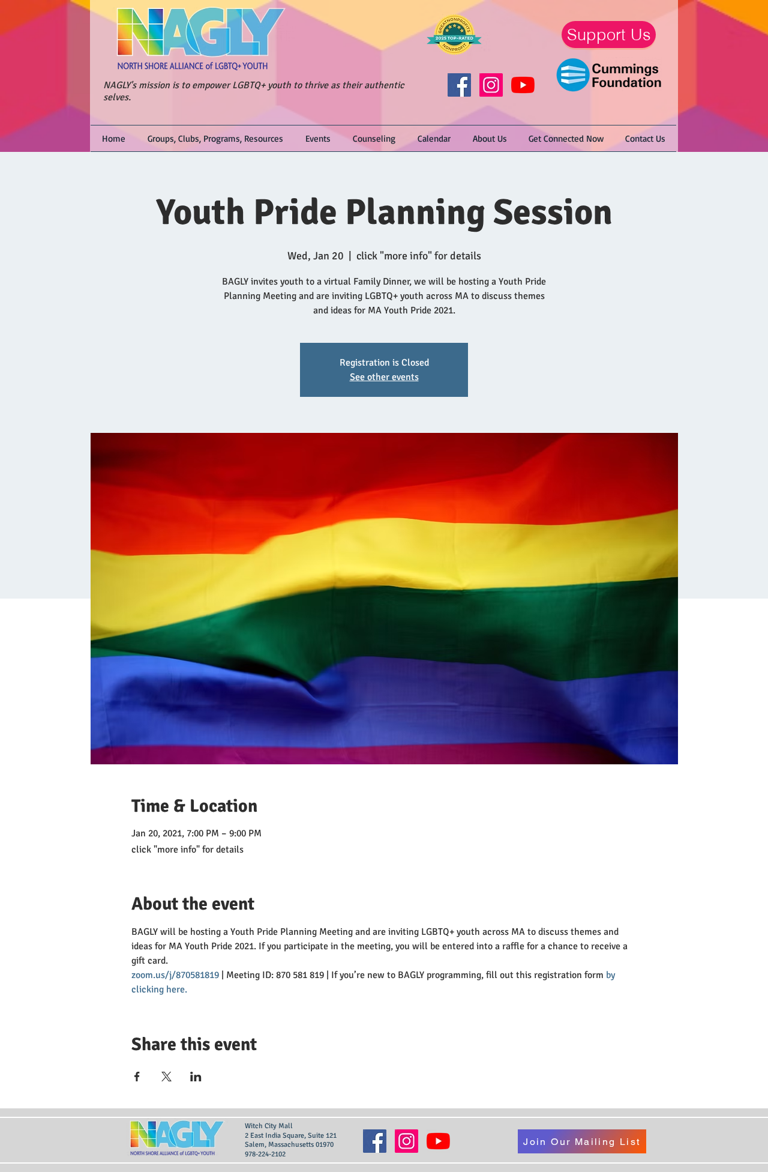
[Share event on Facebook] (137, 1076)
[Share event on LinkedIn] (196, 1076)
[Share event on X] (166, 1076)
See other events (384, 377)
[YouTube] (523, 85)
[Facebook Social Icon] (459, 85)
